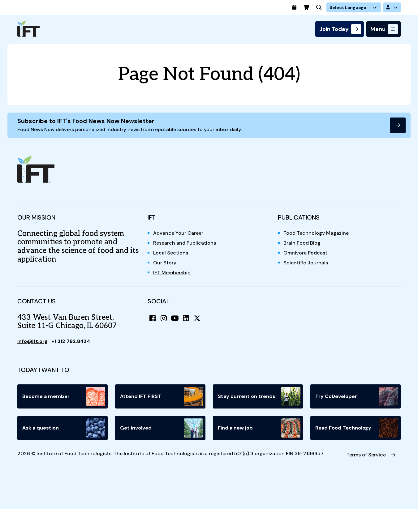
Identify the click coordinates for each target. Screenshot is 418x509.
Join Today (334, 29)
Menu (378, 29)
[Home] (28, 28)
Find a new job (235, 428)
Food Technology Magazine (316, 233)
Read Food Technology (343, 428)
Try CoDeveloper (336, 396)
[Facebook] (152, 318)
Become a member (46, 396)
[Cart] (307, 7)
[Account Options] (392, 7)
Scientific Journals (305, 262)
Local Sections (170, 253)
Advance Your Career (178, 233)
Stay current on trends (246, 396)
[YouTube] (175, 318)
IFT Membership (172, 272)
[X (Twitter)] (197, 318)
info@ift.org (32, 341)
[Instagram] (164, 318)
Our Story (164, 262)
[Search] (319, 7)
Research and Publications (184, 243)
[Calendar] (294, 7)
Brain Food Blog (302, 243)
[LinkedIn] (186, 318)
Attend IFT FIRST (140, 396)
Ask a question (40, 428)
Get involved (136, 428)
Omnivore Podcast (305, 253)
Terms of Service (366, 454)
